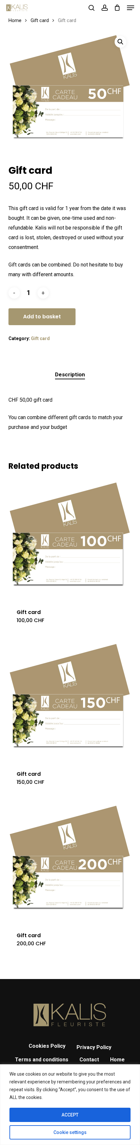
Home (14, 20)
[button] (130, 8)
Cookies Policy (47, 1046)
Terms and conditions (41, 1059)
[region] (70, 1104)
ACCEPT (70, 1114)
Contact (89, 1059)
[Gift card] (70, 539)
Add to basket (42, 316)
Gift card (40, 20)
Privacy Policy (94, 1047)
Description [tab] (70, 374)
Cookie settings (70, 1132)
